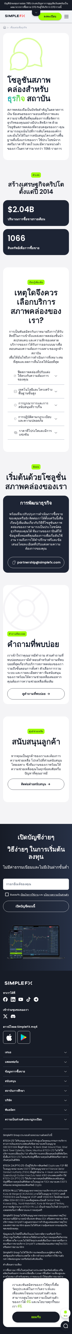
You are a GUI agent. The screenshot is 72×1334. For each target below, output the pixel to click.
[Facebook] (5, 999)
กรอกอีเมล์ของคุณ (18, 884)
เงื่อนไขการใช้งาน (30, 894)
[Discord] (13, 1016)
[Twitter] (5, 1016)
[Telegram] (36, 999)
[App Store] (9, 1042)
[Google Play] (23, 1042)
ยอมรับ (36, 1317)
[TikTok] (28, 999)
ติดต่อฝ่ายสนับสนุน (33, 784)
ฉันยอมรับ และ (39, 894)
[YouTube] (20, 999)
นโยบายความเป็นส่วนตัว (56, 894)
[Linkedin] (13, 999)
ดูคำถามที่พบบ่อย (34, 694)
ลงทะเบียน (50, 16)
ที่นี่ (28, 1302)
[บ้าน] (4, 28)
